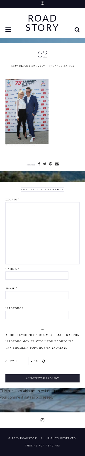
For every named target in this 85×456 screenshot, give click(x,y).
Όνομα (12, 268)
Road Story (42, 23)
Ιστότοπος (14, 308)
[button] (8, 30)
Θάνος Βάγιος (63, 66)
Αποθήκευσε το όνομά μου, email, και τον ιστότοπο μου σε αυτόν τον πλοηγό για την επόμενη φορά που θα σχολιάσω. (42, 341)
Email (11, 288)
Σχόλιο (12, 199)
